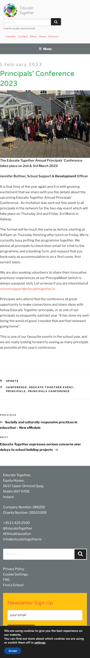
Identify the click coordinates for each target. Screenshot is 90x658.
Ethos (33, 36)
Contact (23, 36)
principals (16, 391)
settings (39, 643)
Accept (13, 651)
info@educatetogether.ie (22, 539)
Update (12, 380)
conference (16, 387)
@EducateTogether (17, 528)
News (42, 36)
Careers (10, 36)
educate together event (51, 387)
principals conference (49, 391)
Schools (53, 36)
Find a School (13, 585)
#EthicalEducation (17, 534)
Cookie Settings (15, 574)
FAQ (6, 580)
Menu (47, 49)
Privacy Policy (13, 569)
